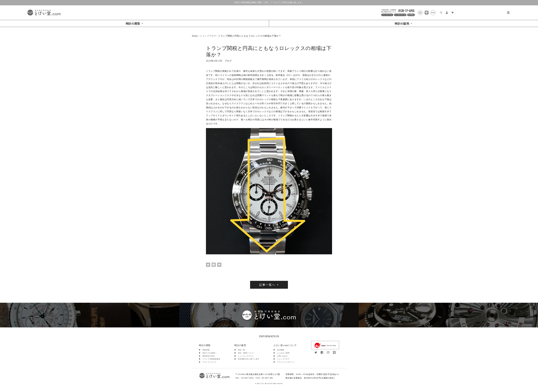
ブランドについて (209, 362)
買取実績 (205, 350)
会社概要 (280, 350)
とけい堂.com (265, 383)
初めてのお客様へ (209, 353)
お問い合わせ (282, 356)
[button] (508, 12)
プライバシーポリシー (286, 362)
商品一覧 (241, 350)
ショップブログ (208, 36)
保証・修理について (246, 353)
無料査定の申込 (208, 356)
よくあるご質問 (283, 353)
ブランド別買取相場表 (211, 359)
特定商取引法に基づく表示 (248, 359)
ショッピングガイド (246, 356)
